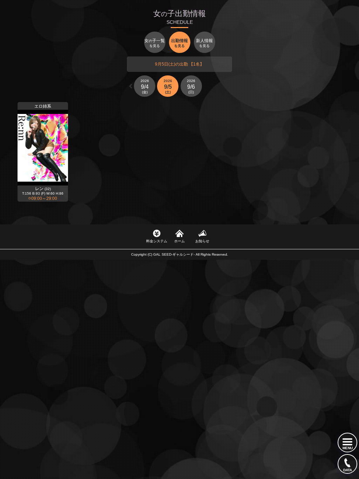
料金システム (156, 241)
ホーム (179, 241)
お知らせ (202, 241)
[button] (130, 86)
